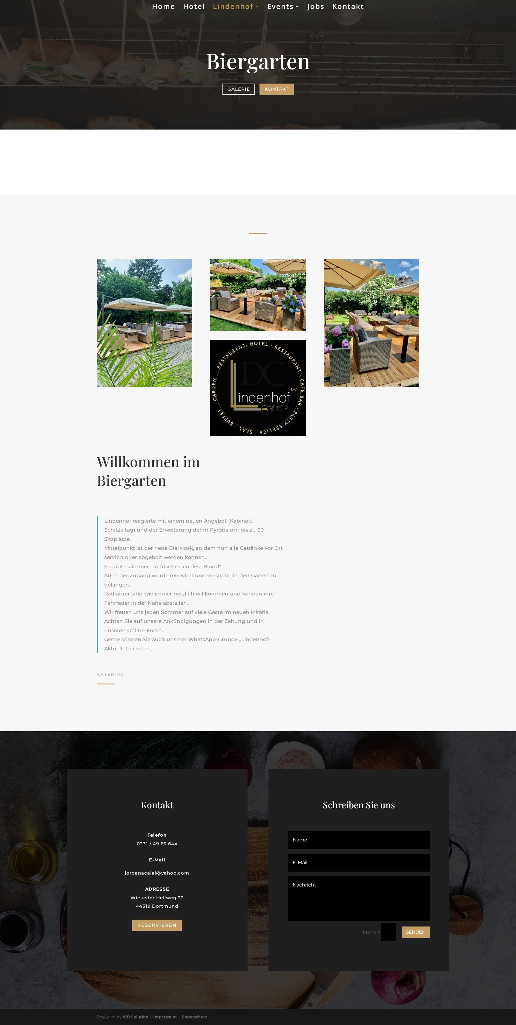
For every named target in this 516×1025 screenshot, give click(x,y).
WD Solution (135, 1017)
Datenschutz (194, 1017)
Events (280, 7)
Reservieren (157, 925)
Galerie (239, 89)
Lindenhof (233, 7)
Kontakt (348, 7)
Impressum (165, 1017)
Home (163, 7)
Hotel (194, 7)
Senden (416, 932)
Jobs (316, 7)
